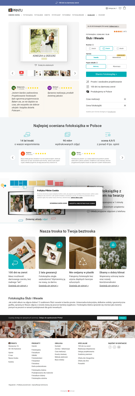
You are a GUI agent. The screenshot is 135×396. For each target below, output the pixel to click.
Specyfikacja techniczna (40, 385)
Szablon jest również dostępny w (101, 112)
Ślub (107, 34)
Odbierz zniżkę (14, 15)
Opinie (10, 353)
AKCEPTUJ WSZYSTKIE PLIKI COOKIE (82, 203)
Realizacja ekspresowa (86, 349)
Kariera (11, 362)
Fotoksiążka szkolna (39, 378)
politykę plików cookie (77, 197)
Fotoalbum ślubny (38, 376)
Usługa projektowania (86, 352)
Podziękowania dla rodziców (42, 373)
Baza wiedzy (59, 360)
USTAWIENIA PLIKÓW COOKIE (58, 203)
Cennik (34, 346)
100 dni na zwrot (84, 346)
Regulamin (12, 385)
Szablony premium (85, 354)
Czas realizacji (60, 352)
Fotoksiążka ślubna (39, 370)
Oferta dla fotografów (86, 358)
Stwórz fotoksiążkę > (106, 74)
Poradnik (81, 364)
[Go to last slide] (12, 157)
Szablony (91, 15)
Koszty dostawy (61, 354)
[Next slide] (75, 73)
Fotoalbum (38, 15)
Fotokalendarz (78, 15)
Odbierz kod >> (114, 26)
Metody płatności (61, 357)
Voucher (101, 15)
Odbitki (47, 15)
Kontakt (58, 346)
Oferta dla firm (83, 361)
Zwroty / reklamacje (62, 349)
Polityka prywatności (24, 385)
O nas (10, 355)
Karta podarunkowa (39, 366)
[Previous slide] (12, 73)
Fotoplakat (56, 15)
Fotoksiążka (28, 15)
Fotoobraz (66, 15)
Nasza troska (13, 358)
